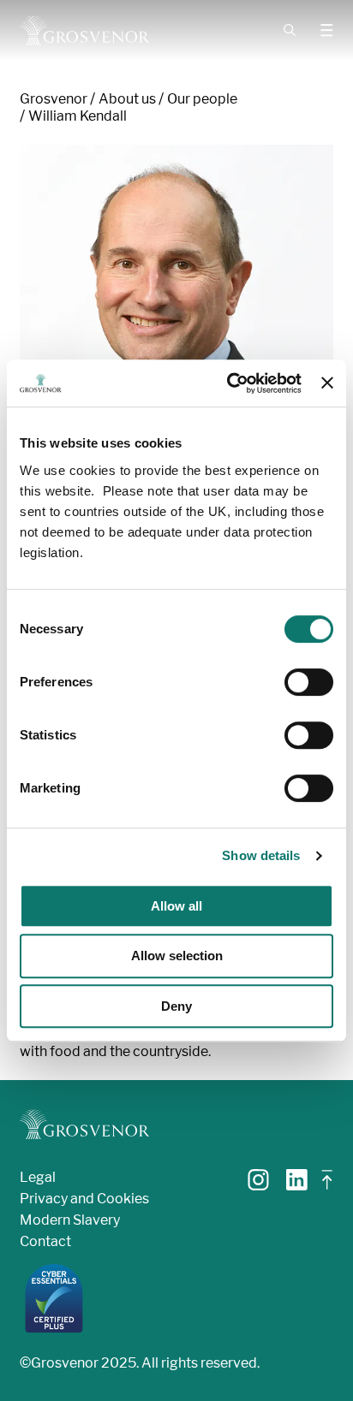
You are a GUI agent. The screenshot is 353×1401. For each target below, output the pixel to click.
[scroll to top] (327, 1186)
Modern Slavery (70, 1220)
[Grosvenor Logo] (84, 30)
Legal (38, 1177)
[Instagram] (258, 1186)
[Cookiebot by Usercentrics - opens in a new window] (229, 383)
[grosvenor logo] (84, 1124)
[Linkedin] (297, 1186)
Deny (176, 1006)
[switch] (308, 682)
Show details (261, 855)
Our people (202, 99)
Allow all (176, 906)
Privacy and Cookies (84, 1198)
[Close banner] (327, 383)
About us (127, 99)
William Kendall (77, 116)
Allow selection (177, 955)
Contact (45, 1241)
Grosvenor (53, 99)
